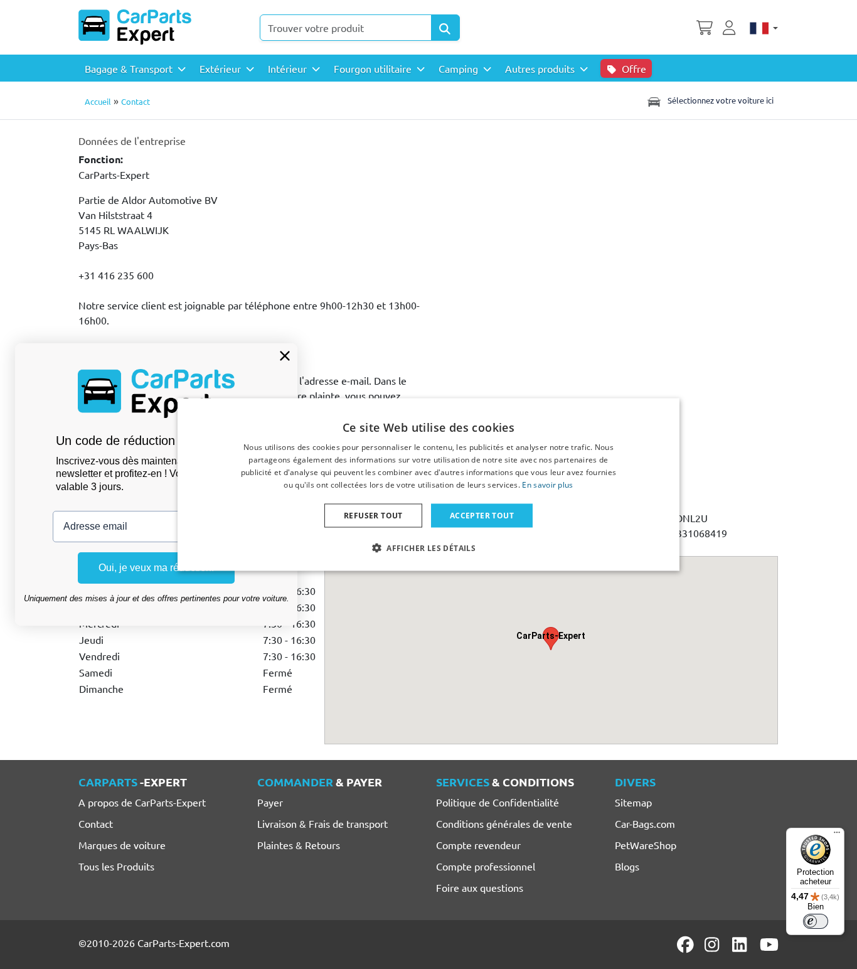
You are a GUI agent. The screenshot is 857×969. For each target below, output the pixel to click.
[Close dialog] (285, 356)
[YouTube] (769, 944)
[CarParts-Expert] (134, 27)
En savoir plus (547, 484)
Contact (135, 101)
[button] (428, 547)
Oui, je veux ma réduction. (156, 567)
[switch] (815, 921)
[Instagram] (714, 944)
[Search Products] (445, 27)
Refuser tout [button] (373, 515)
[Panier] (704, 26)
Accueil (98, 101)
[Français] (764, 27)
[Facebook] (686, 944)
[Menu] (836, 835)
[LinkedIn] (741, 944)
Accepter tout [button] (482, 515)
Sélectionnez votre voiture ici (720, 100)
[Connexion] (731, 26)
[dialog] (428, 485)
